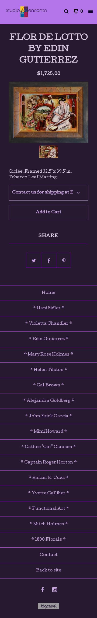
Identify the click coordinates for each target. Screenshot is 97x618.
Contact (49, 555)
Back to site (48, 570)
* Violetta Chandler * (48, 324)
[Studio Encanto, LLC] (26, 12)
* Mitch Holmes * (48, 524)
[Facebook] (42, 590)
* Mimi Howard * (48, 432)
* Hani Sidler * (48, 308)
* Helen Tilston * (48, 370)
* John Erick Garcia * (48, 416)
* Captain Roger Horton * (48, 463)
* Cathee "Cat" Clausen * (48, 447)
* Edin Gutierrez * (48, 339)
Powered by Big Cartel (48, 606)
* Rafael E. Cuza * (49, 478)
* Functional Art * (48, 509)
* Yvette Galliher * (48, 493)
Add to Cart (48, 212)
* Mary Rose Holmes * (48, 355)
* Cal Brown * (48, 385)
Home (48, 293)
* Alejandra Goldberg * (48, 401)
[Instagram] (54, 590)
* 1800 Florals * (48, 540)
